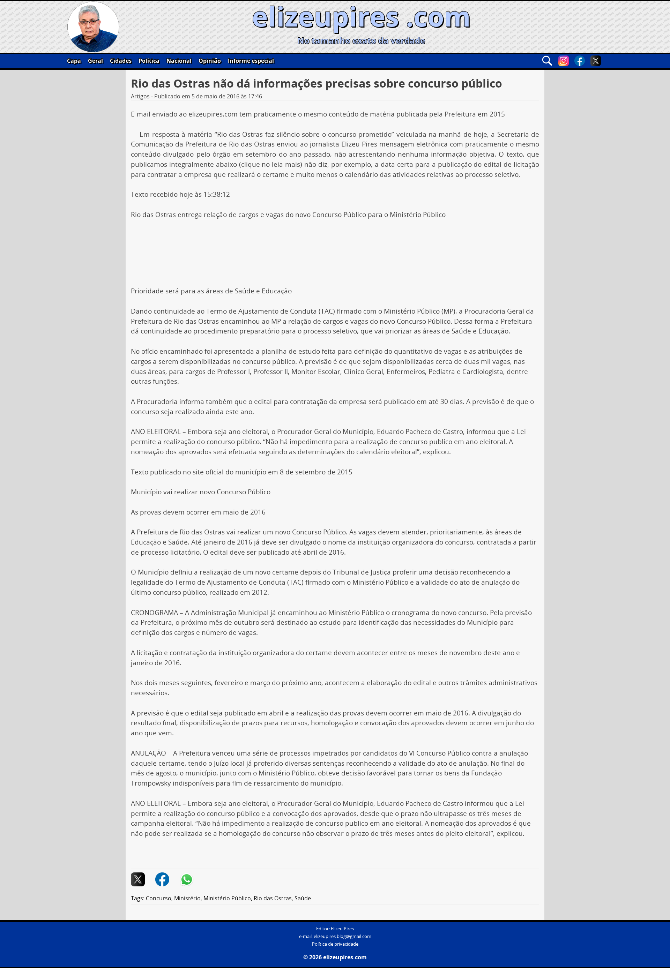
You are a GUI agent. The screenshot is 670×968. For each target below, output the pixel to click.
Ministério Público (227, 898)
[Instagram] (563, 60)
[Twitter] (595, 60)
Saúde (303, 898)
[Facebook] (579, 60)
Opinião (210, 61)
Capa (74, 61)
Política (149, 61)
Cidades (121, 61)
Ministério (187, 898)
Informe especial (251, 61)
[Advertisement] (335, 245)
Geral (95, 61)
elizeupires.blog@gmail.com (342, 936)
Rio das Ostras (273, 898)
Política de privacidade (335, 944)
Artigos (140, 96)
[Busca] (547, 60)
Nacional (179, 61)
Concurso (158, 898)
